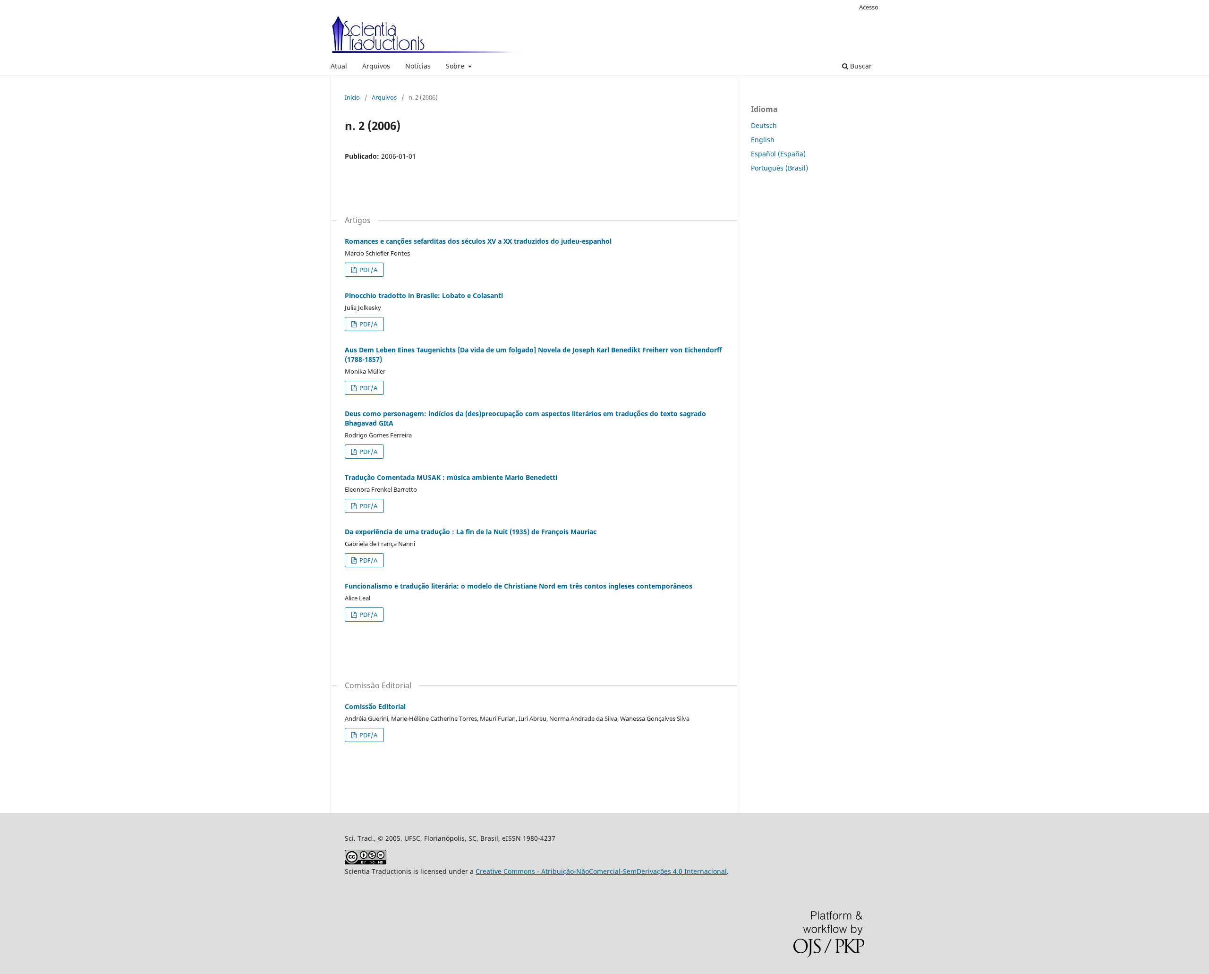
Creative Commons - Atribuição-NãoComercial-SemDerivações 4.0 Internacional (601, 871)
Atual (339, 65)
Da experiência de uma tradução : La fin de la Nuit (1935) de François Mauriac (470, 531)
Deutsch (764, 125)
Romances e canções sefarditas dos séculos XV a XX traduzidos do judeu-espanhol (478, 241)
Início (352, 97)
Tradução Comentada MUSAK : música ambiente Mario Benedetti (451, 477)
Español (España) (778, 153)
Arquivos (376, 65)
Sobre (456, 65)
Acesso (868, 7)
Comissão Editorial (375, 706)
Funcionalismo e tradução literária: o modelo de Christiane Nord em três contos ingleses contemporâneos (518, 585)
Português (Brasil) (779, 167)
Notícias (418, 65)
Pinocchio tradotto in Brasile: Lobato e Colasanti (424, 295)
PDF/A (367, 269)
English (763, 139)
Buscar (860, 65)
